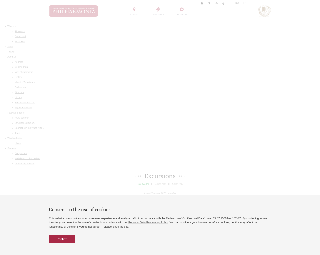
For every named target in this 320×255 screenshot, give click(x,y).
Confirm (61, 239)
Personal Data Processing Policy (148, 222)
